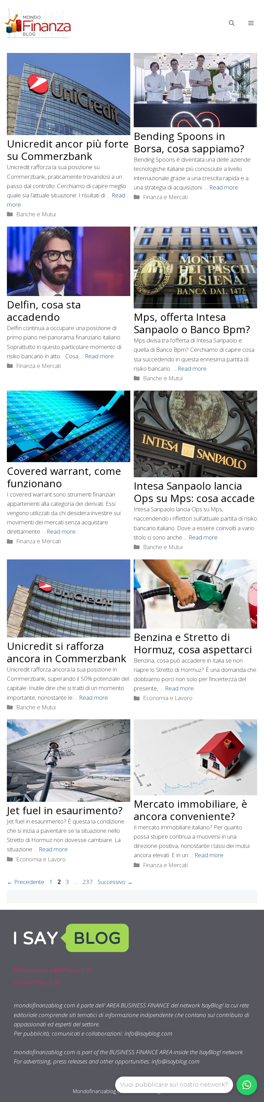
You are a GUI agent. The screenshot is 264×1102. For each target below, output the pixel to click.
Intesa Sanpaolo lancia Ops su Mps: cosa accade (194, 492)
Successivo (115, 882)
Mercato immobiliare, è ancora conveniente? (190, 810)
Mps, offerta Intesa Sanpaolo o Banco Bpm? (192, 323)
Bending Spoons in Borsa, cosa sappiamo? (189, 142)
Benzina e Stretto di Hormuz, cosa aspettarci (193, 643)
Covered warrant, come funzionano (64, 477)
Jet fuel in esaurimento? (64, 810)
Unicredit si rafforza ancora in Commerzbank (66, 652)
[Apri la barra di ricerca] (231, 23)
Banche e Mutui (36, 214)
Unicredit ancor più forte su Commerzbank (68, 150)
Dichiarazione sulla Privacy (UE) (53, 970)
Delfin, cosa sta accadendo (44, 310)
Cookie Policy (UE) (37, 982)
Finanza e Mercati (165, 197)
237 (88, 882)
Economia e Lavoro (167, 698)
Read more (223, 187)
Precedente (25, 882)
